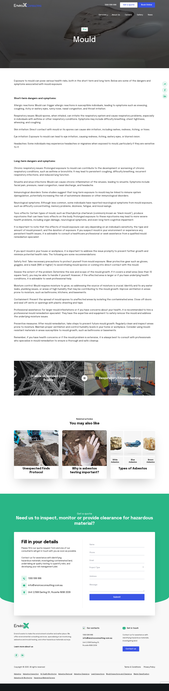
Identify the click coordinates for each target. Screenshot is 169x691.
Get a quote (128, 5)
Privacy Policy (149, 667)
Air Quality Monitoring (48, 674)
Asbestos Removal (65, 674)
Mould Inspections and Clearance (119, 674)
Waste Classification (141, 674)
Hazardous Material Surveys (44, 678)
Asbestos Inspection (31, 674)
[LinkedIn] (165, 96)
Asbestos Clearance (81, 674)
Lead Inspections (97, 674)
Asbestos (17, 674)
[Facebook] (165, 90)
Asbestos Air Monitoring (23, 678)
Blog (84, 29)
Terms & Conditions (132, 667)
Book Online (146, 5)
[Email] (165, 84)
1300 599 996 (110, 5)
